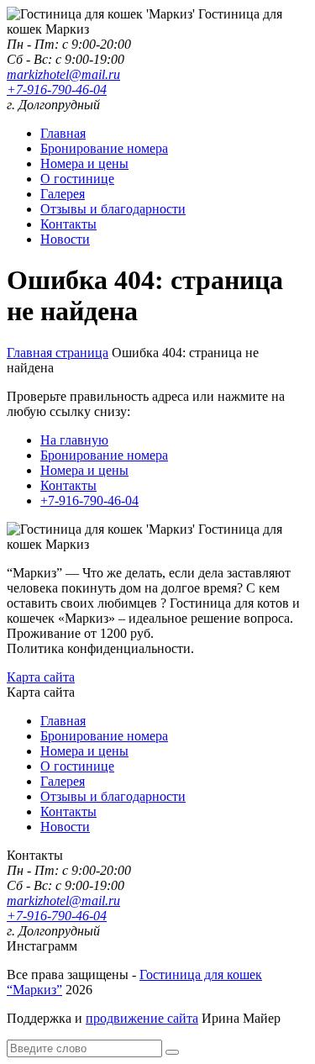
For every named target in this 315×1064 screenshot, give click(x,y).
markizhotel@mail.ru (63, 74)
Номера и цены (84, 163)
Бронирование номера (104, 148)
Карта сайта (41, 677)
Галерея (62, 194)
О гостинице (77, 178)
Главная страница (57, 352)
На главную (74, 440)
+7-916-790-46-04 (57, 89)
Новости (65, 239)
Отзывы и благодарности (113, 209)
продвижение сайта (142, 1018)
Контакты (68, 224)
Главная (63, 133)
